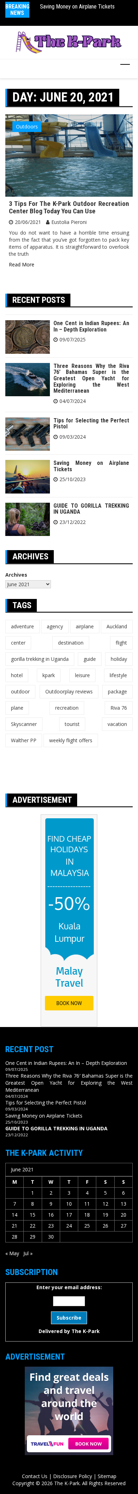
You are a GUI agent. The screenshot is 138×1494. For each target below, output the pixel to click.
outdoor (20, 691)
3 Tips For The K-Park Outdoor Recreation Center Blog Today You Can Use (69, 207)
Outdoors (27, 126)
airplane (85, 626)
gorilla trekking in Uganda (40, 659)
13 (123, 1203)
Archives (16, 574)
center (18, 642)
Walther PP (23, 740)
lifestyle (118, 675)
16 (51, 1214)
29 (32, 1236)
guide (90, 659)
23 (51, 1225)
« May (12, 1253)
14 (14, 1214)
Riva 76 (118, 707)
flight (121, 642)
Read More (21, 264)
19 (105, 1214)
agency (55, 626)
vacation (117, 724)
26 (105, 1225)
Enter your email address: (69, 1309)
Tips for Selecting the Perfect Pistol (91, 423)
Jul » (28, 1253)
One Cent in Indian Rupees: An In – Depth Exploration (91, 326)
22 (32, 1225)
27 (123, 1225)
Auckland (117, 626)
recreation (67, 707)
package (117, 691)
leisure (82, 675)
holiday (119, 659)
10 (69, 1203)
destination (71, 642)
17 (69, 1214)
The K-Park (85, 1331)
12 (105, 1203)
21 (14, 1225)
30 (51, 1236)
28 (14, 1236)
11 (87, 1203)
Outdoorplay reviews (69, 691)
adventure (22, 626)
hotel (17, 675)
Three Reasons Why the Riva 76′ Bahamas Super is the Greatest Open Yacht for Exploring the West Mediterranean (91, 378)
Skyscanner (24, 724)
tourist (72, 724)
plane (17, 707)
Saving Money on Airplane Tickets (77, 6)
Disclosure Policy (72, 1476)
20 (123, 1214)
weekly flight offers (70, 740)
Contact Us (34, 1476)
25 (87, 1225)
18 (87, 1214)
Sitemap (107, 1476)
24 (69, 1225)
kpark (48, 675)
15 (32, 1214)
